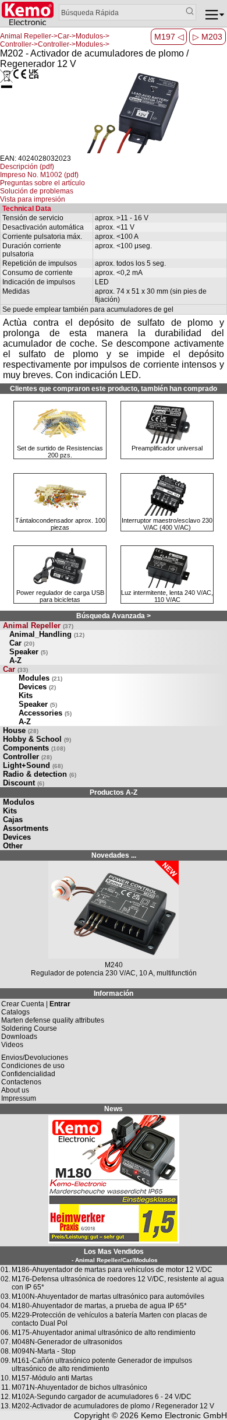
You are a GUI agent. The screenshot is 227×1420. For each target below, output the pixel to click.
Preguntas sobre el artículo (42, 183)
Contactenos (21, 1082)
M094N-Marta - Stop (44, 1351)
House (20, 730)
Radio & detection (39, 774)
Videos (12, 1045)
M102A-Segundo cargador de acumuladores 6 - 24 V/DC (101, 1397)
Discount (23, 782)
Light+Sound (33, 765)
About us (15, 1090)
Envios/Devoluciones (34, 1057)
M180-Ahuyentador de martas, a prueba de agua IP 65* (99, 1306)
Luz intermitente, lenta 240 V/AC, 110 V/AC (167, 596)
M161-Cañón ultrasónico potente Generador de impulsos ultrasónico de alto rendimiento (102, 1364)
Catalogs (15, 1012)
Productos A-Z (113, 792)
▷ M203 (207, 36)
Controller (27, 756)
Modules (40, 678)
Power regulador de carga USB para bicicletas (60, 596)
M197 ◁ (169, 36)
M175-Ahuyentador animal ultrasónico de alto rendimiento (104, 1333)
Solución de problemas (36, 191)
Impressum (18, 1098)
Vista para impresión (32, 199)
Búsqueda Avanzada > (113, 616)
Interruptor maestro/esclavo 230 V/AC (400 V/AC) (167, 524)
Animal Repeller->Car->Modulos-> (54, 36)
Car (21, 643)
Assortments (25, 828)
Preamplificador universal (167, 448)
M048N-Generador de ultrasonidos (67, 1342)
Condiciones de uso (33, 1066)
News (113, 1109)
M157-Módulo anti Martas (52, 1378)
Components (34, 748)
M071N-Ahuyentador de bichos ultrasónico (79, 1387)
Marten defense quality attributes (52, 1020)
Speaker (28, 651)
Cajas (13, 819)
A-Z (15, 660)
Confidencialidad (28, 1074)
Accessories (45, 713)
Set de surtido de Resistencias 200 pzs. (60, 452)
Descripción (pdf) (27, 167)
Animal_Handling (46, 634)
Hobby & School (37, 739)
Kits (26, 695)
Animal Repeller (38, 625)
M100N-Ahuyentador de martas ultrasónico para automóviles (108, 1296)
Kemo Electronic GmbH (184, 1415)
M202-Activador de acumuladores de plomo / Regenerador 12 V (113, 1406)
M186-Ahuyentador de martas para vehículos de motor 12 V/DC (112, 1270)
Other (13, 845)
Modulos (18, 802)
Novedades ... (113, 855)
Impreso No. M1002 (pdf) (39, 175)
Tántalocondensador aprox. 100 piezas (60, 524)
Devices (37, 686)
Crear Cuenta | (35, 1004)
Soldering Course (29, 1028)
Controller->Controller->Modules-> (54, 44)
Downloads (19, 1037)
